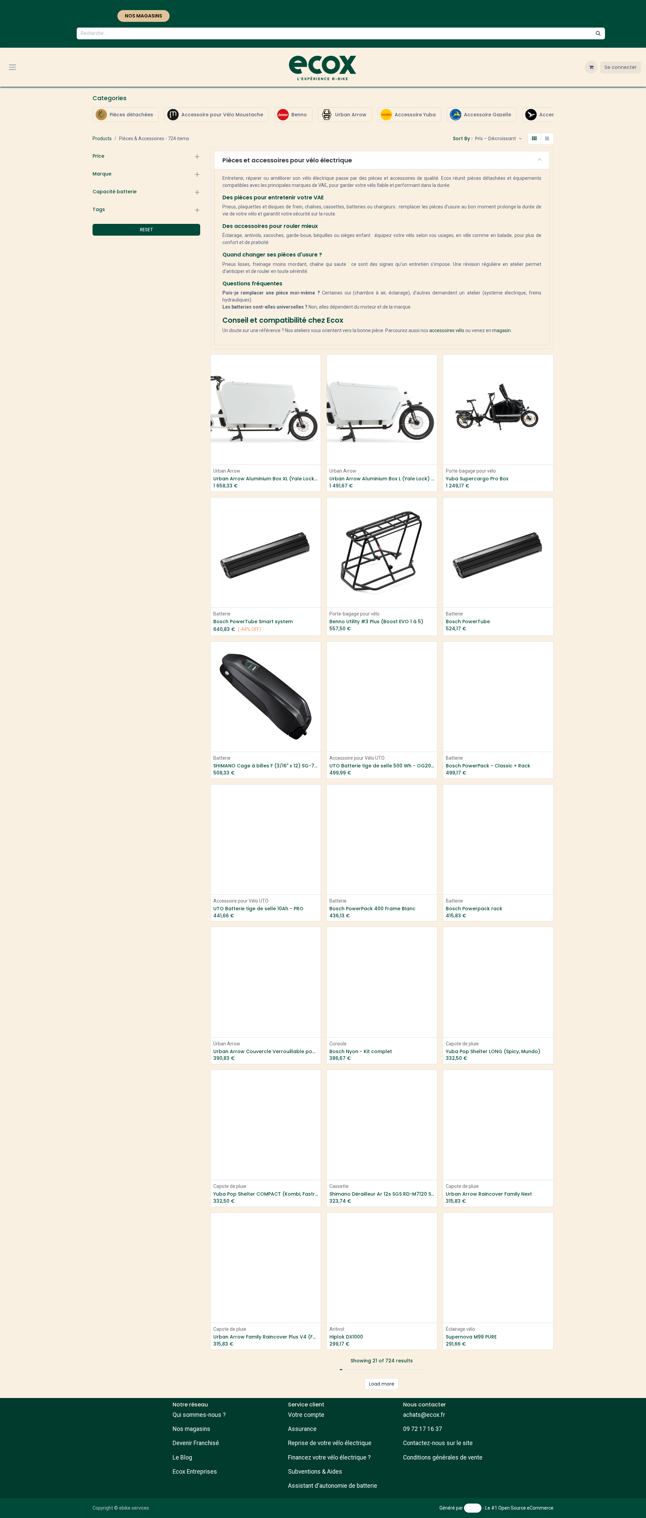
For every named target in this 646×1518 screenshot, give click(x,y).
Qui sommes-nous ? (199, 1414)
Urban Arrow (226, 471)
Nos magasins (191, 1429)
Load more (381, 1384)
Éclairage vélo (460, 1329)
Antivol (336, 1329)
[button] (498, 139)
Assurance (302, 1429)
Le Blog (182, 1457)
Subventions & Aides (315, 1471)
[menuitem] (126, 114)
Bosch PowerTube (468, 622)
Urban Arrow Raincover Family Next (489, 1194)
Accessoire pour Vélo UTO (357, 758)
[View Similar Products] (316, 395)
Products (102, 138)
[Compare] (549, 395)
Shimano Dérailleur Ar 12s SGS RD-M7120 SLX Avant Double (381, 1194)
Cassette (339, 1186)
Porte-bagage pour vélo (471, 471)
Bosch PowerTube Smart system (253, 622)
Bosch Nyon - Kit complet (360, 1051)
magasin (501, 330)
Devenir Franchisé (196, 1443)
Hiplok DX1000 (346, 1337)
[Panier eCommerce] (591, 67)
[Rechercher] (598, 33)
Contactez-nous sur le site (438, 1443)
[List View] (547, 139)
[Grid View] (534, 139)
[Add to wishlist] (316, 380)
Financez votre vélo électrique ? (329, 1457)
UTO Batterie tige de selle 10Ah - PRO (258, 909)
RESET (146, 229)
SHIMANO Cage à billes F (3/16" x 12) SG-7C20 (265, 766)
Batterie (221, 613)
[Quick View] (316, 365)
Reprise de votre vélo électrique (329, 1443)
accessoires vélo (446, 330)
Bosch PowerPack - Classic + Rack (488, 766)
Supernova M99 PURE (471, 1337)
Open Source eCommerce (525, 1508)
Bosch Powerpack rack (474, 909)
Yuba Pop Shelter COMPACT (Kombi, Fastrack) (265, 1194)
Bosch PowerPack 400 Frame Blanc (372, 909)
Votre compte (306, 1414)
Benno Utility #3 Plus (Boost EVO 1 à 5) (376, 622)
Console (338, 1043)
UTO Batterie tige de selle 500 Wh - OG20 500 (381, 766)
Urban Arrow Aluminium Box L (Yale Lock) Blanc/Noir (381, 479)
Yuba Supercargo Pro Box (477, 479)
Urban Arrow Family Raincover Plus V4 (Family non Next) (265, 1337)
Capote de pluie (462, 1043)
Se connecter (621, 67)
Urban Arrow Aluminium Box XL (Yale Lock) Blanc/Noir (265, 479)
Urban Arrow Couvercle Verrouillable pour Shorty (265, 1051)
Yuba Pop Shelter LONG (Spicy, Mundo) (493, 1051)
